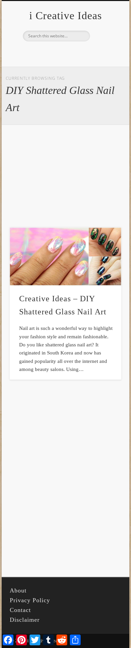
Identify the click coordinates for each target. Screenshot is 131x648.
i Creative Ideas (65, 15)
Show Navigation (105, 60)
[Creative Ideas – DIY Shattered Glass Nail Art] (65, 257)
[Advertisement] (65, 176)
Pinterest (64, 52)
